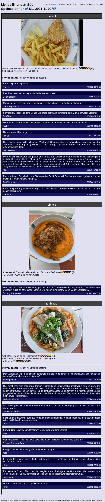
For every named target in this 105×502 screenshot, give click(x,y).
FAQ (91, 4)
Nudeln (8, 361)
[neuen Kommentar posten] (33, 78)
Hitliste (68, 4)
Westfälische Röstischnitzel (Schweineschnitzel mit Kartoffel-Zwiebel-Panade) (40, 68)
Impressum (98, 4)
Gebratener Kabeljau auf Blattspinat (19, 356)
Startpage (60, 4)
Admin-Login (50, 4)
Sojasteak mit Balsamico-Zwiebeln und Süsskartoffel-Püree (31, 272)
